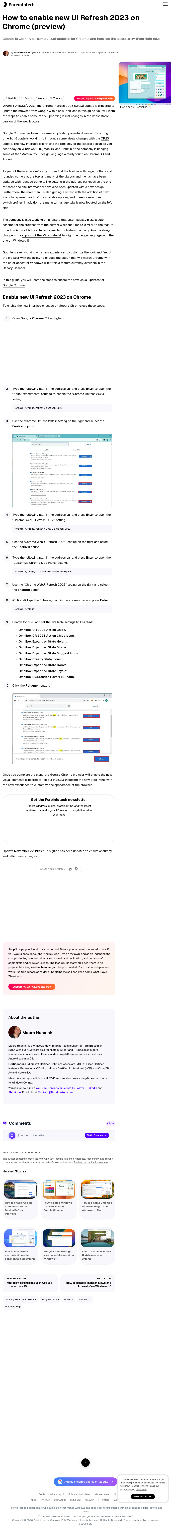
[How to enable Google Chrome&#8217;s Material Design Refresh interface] (20, 1189)
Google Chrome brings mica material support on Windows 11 (58, 1255)
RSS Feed (75, 1499)
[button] (1, 2)
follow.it (89, 1499)
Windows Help (13, 1306)
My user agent (102, 1494)
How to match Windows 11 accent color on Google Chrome (57, 1206)
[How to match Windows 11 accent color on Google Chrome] (59, 1189)
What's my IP (57, 1494)
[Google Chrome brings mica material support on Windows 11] (59, 1238)
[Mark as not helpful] (76, 869)
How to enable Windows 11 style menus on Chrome (97, 1255)
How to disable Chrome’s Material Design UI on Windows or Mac (97, 1206)
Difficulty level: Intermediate (20, 1299)
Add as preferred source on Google (86, 1481)
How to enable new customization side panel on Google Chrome (20, 1255)
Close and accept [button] (143, 1496)
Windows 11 (30, 149)
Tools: (42, 1494)
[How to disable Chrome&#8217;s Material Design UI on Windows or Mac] (97, 1189)
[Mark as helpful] (70, 869)
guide (16, 280)
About (34, 1499)
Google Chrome (14, 285)
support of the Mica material (41, 235)
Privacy (45, 1499)
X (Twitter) (103, 1499)
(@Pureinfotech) (40, 52)
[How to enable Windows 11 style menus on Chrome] (97, 1238)
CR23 (105, 138)
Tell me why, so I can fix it (59, 876)
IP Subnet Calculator (79, 1494)
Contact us (60, 1499)
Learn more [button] (141, 1489)
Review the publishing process (91, 1162)
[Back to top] (85, 1462)
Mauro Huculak (22, 52)
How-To (68, 1299)
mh (148, 1520)
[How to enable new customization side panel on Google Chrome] (20, 1238)
